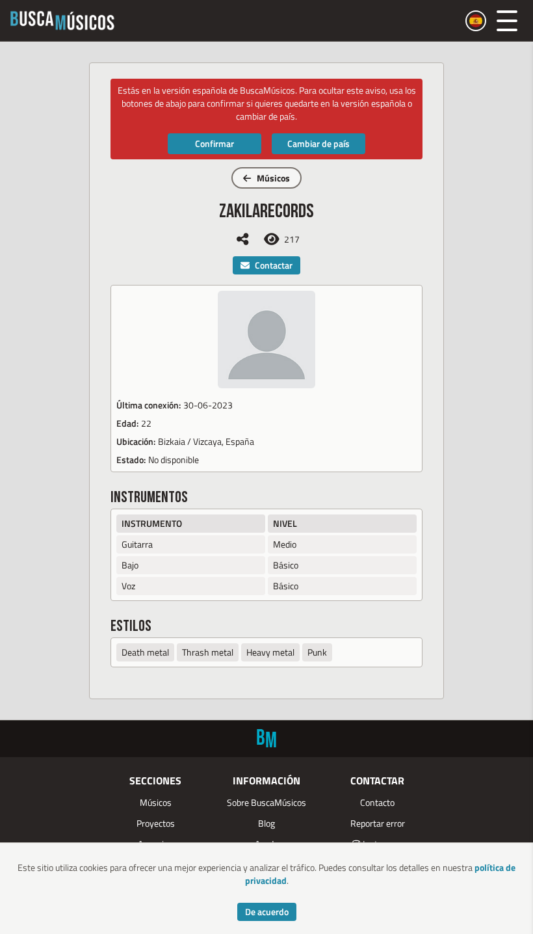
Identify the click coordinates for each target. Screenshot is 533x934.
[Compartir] (242, 239)
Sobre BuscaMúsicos (266, 802)
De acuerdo (267, 911)
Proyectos (155, 823)
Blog (266, 823)
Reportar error (377, 823)
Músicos (273, 178)
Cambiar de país (318, 143)
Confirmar (214, 143)
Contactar (273, 265)
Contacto (377, 802)
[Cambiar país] (475, 20)
